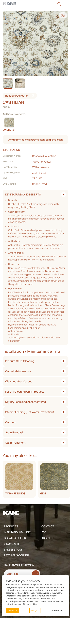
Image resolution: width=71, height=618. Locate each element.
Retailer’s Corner (16, 555)
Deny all (34, 610)
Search (59, 4)
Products (11, 526)
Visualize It (11, 544)
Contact (47, 526)
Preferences (57, 610)
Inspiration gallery (17, 532)
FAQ (43, 532)
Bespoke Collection (17, 95)
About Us (47, 538)
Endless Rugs (13, 549)
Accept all (12, 610)
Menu (66, 4)
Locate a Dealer (15, 538)
